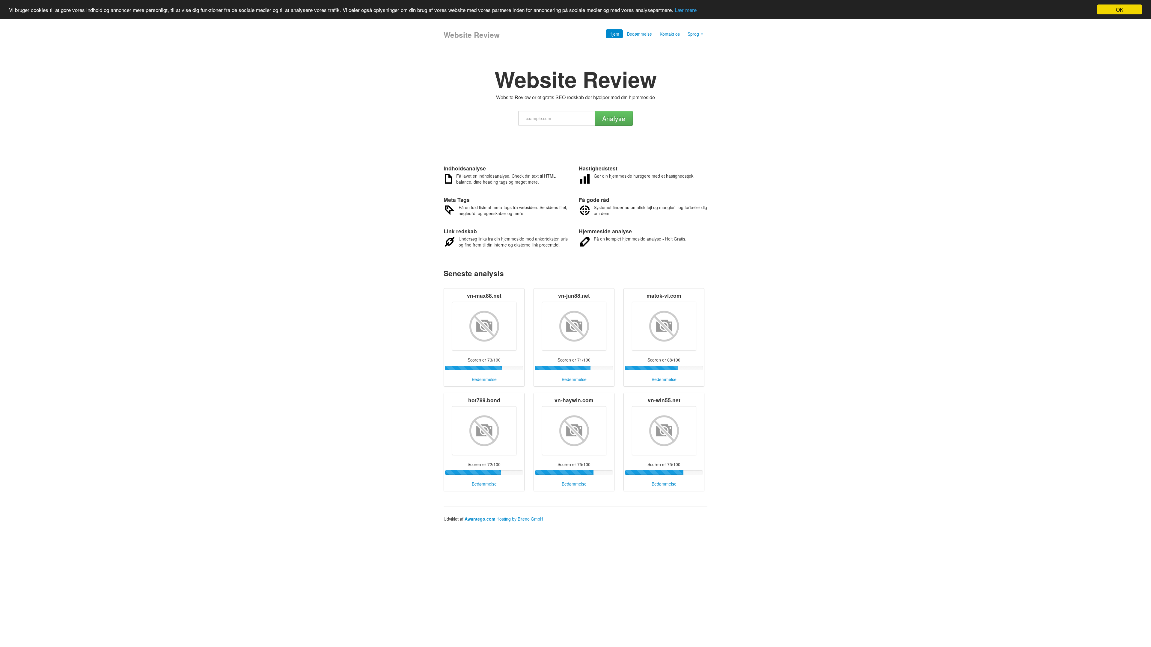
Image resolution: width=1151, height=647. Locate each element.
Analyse (613, 118)
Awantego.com (480, 519)
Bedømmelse (639, 34)
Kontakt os (670, 34)
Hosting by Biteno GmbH (519, 519)
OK (1119, 9)
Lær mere (686, 9)
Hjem (614, 34)
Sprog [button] (694, 34)
